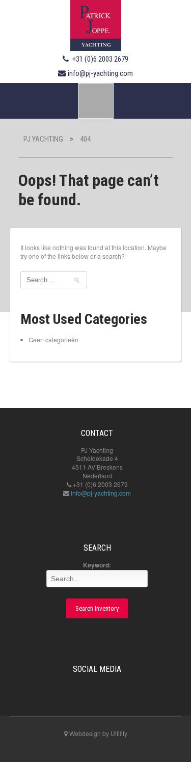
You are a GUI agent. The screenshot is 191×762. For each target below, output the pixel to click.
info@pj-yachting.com (100, 73)
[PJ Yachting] (95, 24)
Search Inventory (97, 608)
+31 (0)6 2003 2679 (100, 59)
